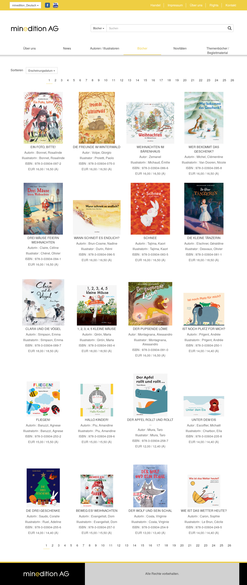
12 (121, 80)
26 (232, 80)
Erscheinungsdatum (40, 70)
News (67, 48)
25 (224, 80)
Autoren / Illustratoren (104, 48)
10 (105, 80)
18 (169, 80)
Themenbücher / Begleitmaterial (217, 50)
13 (129, 80)
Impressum (175, 5)
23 (208, 80)
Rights (214, 5)
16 (153, 80)
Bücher (142, 48)
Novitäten (180, 48)
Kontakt (231, 5)
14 (137, 80)
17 (161, 80)
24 (216, 80)
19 (177, 80)
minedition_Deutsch (24, 5)
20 (185, 80)
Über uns (196, 5)
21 (193, 80)
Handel (156, 5)
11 (113, 80)
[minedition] (46, 26)
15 (145, 80)
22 (200, 80)
